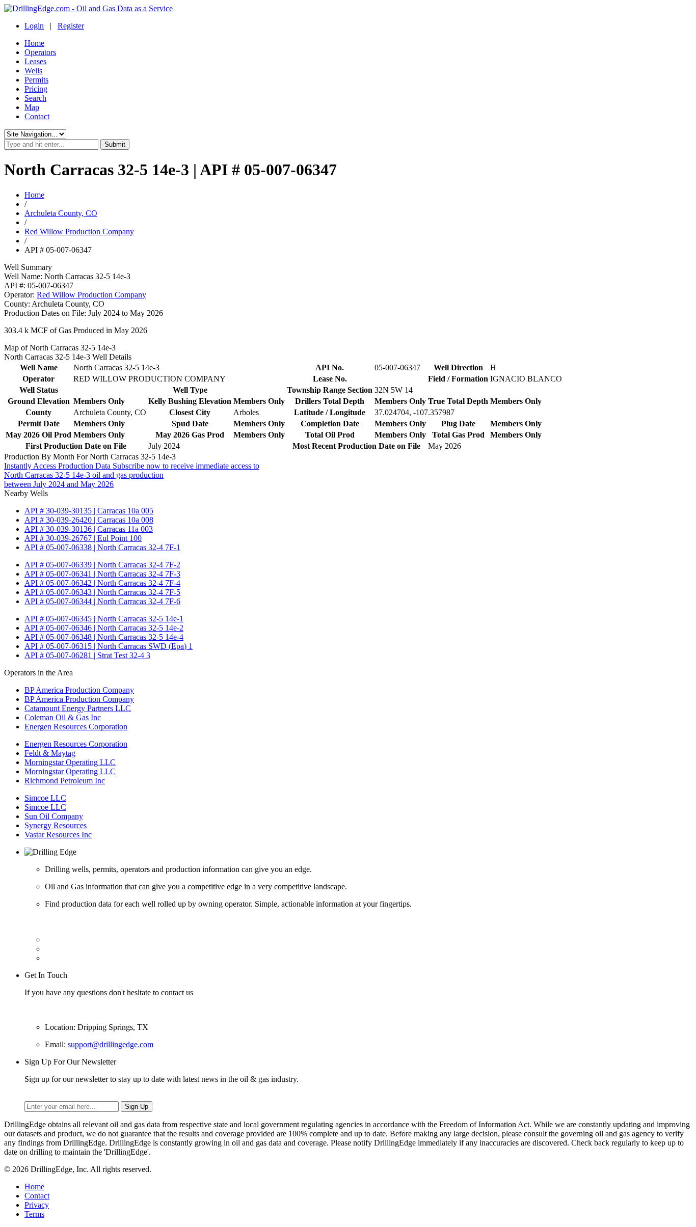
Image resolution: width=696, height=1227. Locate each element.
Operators (40, 52)
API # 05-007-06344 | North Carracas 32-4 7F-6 (102, 601)
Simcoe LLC (45, 798)
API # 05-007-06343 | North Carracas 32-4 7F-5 (102, 592)
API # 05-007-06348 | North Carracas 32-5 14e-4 (103, 637)
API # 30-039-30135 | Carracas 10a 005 (88, 510)
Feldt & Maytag (49, 753)
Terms (34, 1214)
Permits (36, 79)
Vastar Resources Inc (58, 834)
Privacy (36, 1205)
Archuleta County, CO (60, 213)
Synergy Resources (55, 825)
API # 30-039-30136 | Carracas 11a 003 (88, 529)
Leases (35, 61)
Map (31, 107)
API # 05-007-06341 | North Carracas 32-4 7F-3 (102, 573)
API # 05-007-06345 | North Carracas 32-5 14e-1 (103, 618)
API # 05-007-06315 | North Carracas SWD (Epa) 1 (108, 646)
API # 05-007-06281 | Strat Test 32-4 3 (87, 655)
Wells (33, 70)
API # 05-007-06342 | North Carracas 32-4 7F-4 (102, 583)
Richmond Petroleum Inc (64, 780)
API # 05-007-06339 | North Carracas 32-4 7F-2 (102, 564)
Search (35, 98)
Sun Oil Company (53, 816)
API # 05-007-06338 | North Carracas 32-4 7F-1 (102, 547)
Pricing (35, 89)
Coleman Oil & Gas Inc (62, 717)
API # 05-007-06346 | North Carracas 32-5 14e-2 (103, 627)
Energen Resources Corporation (75, 726)
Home (34, 43)
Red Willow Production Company (79, 231)
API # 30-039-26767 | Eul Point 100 (83, 538)
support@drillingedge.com (110, 1044)
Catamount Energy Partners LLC (77, 708)
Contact (36, 116)
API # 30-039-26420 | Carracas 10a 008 (88, 519)
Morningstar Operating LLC (70, 762)
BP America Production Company (79, 690)
